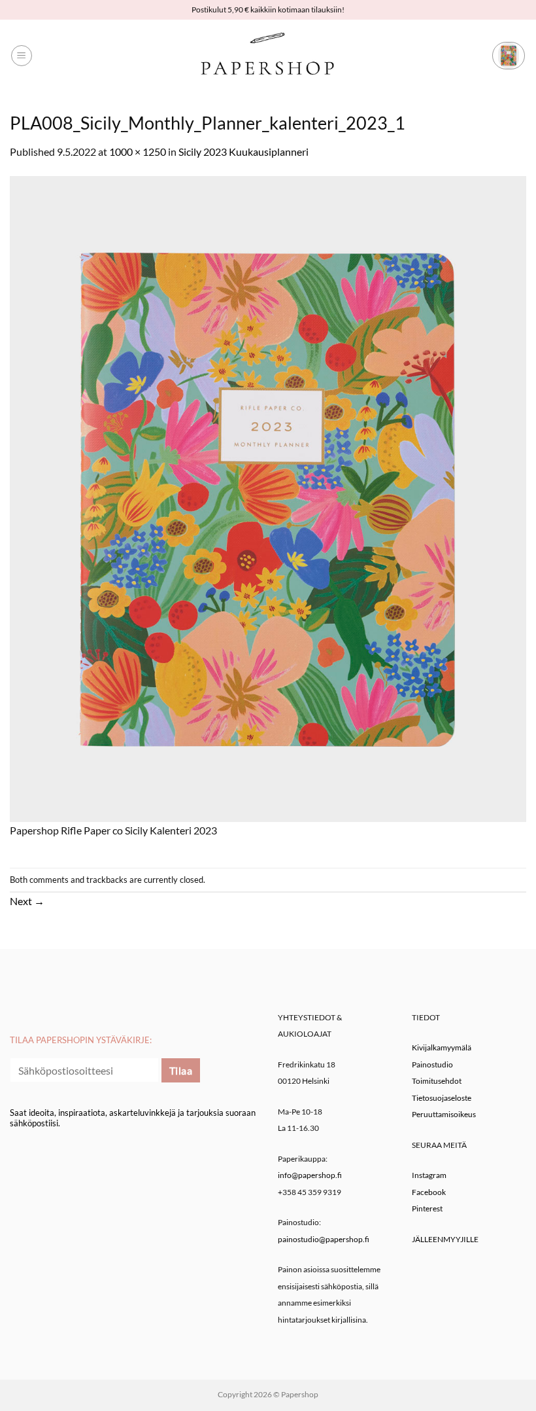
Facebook (429, 1192)
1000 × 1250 (137, 151)
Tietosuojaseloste (441, 1098)
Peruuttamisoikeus (444, 1114)
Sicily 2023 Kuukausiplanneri (243, 151)
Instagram (429, 1175)
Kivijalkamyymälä (441, 1047)
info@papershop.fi (310, 1175)
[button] (21, 55)
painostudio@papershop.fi (323, 1239)
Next (27, 901)
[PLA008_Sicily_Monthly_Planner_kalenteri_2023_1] (268, 497)
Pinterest (427, 1208)
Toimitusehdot (436, 1081)
